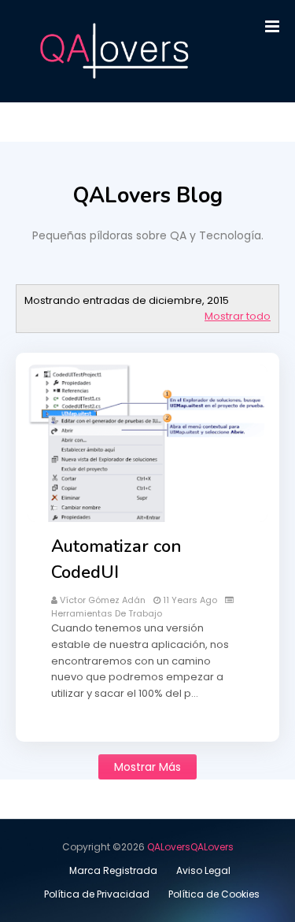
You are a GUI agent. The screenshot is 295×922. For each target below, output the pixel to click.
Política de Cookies (214, 894)
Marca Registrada (113, 870)
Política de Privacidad (96, 894)
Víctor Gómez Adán (103, 600)
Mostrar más (147, 767)
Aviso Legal (203, 870)
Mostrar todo (238, 316)
